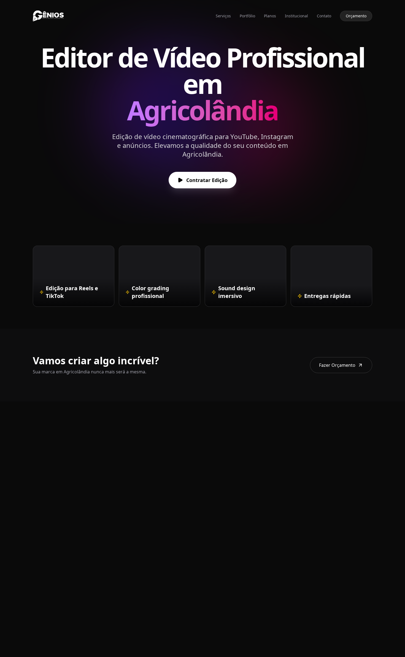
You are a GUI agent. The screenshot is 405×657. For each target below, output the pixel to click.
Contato (324, 15)
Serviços (223, 15)
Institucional (296, 15)
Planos (270, 15)
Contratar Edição (207, 180)
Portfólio (247, 15)
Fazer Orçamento (337, 365)
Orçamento (356, 15)
